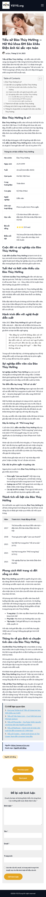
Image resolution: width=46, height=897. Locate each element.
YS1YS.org (17, 5)
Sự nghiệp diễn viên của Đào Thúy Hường (23, 94)
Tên (6, 831)
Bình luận (8, 806)
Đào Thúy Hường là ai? (13, 82)
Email (6, 843)
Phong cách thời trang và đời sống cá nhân (20, 106)
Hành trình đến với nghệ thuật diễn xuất (23, 92)
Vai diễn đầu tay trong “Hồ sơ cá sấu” (22, 97)
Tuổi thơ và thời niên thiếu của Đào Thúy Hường (23, 88)
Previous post (23, 770)
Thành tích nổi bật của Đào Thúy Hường (19, 104)
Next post (23, 778)
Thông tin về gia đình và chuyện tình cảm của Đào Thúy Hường (23, 110)
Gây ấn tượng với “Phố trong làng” (21, 99)
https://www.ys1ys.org (20, 745)
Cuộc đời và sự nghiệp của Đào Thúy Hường (21, 85)
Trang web (8, 856)
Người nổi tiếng (20, 748)
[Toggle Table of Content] (38, 79)
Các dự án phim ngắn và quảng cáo (22, 101)
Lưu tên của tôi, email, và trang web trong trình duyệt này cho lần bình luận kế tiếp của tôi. (22, 869)
